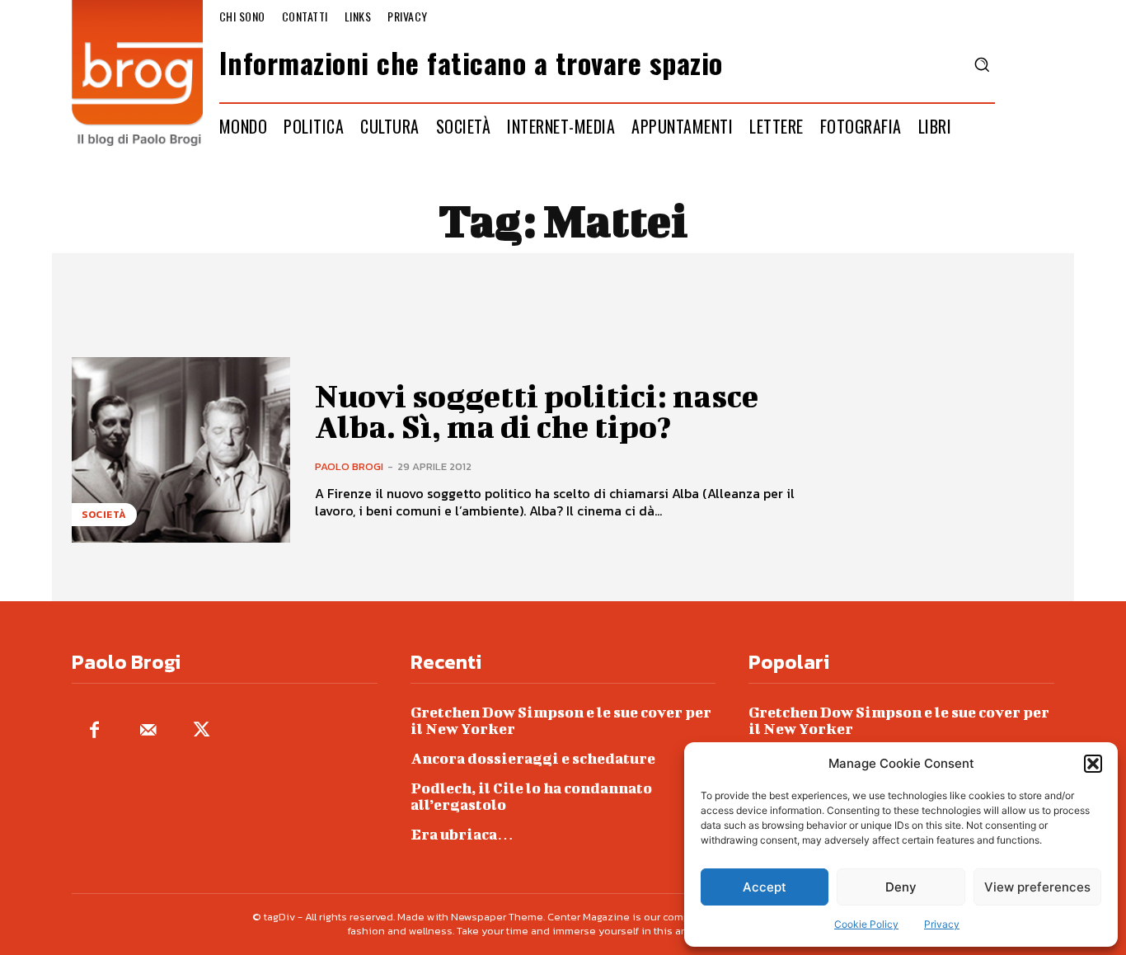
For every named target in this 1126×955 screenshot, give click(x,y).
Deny (901, 887)
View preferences (1037, 887)
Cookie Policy (866, 924)
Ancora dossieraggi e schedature (533, 758)
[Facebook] (94, 731)
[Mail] (148, 731)
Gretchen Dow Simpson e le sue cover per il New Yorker (561, 720)
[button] (1093, 763)
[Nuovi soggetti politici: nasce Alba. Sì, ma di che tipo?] (181, 450)
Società (104, 514)
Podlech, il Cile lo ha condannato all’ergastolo (531, 796)
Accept (764, 887)
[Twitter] (201, 731)
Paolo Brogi (349, 466)
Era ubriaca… (462, 834)
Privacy (941, 924)
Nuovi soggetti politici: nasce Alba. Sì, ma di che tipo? (536, 411)
